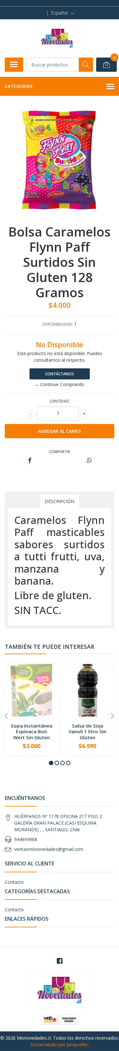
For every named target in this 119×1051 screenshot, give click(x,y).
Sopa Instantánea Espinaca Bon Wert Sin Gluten (31, 731)
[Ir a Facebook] (60, 960)
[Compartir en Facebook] (29, 461)
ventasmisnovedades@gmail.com (48, 849)
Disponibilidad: (58, 324)
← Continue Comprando (59, 384)
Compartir (59, 451)
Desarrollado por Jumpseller (59, 1045)
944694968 (25, 839)
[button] (63, 13)
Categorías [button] (18, 86)
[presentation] (6, 715)
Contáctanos (59, 374)
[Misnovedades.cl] (57, 38)
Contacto (14, 882)
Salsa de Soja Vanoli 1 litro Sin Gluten (87, 731)
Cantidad (59, 401)
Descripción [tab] (59, 501)
